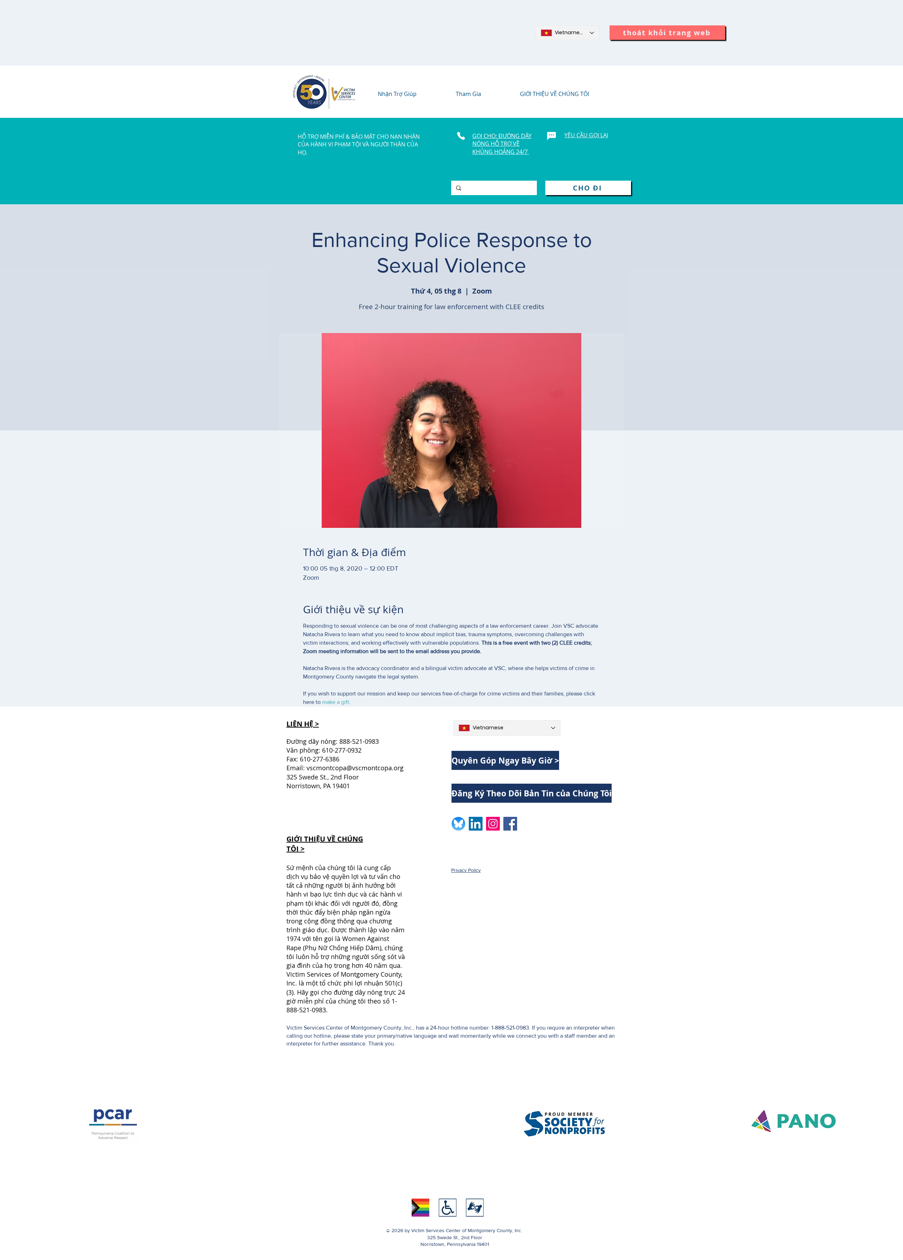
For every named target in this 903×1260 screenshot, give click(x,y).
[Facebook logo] (510, 824)
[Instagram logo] (493, 824)
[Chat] (551, 135)
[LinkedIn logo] (476, 824)
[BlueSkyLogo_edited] (458, 824)
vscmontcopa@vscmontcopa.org (355, 768)
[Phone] (461, 135)
